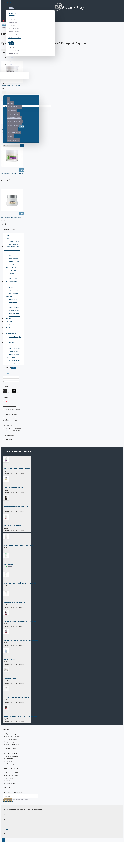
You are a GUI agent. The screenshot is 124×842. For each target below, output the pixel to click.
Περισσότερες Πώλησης (13, 451)
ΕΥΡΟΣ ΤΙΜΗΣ (8, 373)
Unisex (6, 397)
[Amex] (7, 828)
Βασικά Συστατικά (10, 406)
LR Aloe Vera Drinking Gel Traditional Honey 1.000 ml (18, 545)
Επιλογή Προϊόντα (10, 425)
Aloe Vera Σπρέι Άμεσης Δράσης (12, 525)
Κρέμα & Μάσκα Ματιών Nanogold (13, 487)
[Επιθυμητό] (3, 89)
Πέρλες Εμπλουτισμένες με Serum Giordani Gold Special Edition (21, 716)
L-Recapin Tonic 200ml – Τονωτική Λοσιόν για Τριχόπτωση (20, 621)
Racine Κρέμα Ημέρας (10, 678)
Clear (14, 368)
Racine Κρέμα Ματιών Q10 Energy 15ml (14, 602)
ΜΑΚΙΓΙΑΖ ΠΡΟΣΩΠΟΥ (11, 43)
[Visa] (7, 814)
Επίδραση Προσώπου (10, 414)
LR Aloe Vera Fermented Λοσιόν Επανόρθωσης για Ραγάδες (20, 583)
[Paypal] (7, 824)
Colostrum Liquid (8, 564)
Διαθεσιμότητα (9, 436)
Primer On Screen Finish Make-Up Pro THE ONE (17, 697)
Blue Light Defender (9, 659)
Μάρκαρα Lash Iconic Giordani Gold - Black (16, 506)
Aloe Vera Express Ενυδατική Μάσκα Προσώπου (17, 468)
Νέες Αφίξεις (27, 451)
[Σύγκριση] (9, 89)
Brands (6, 386)
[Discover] (7, 833)
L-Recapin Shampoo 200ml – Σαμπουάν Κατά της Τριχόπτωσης (21, 640)
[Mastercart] (7, 819)
